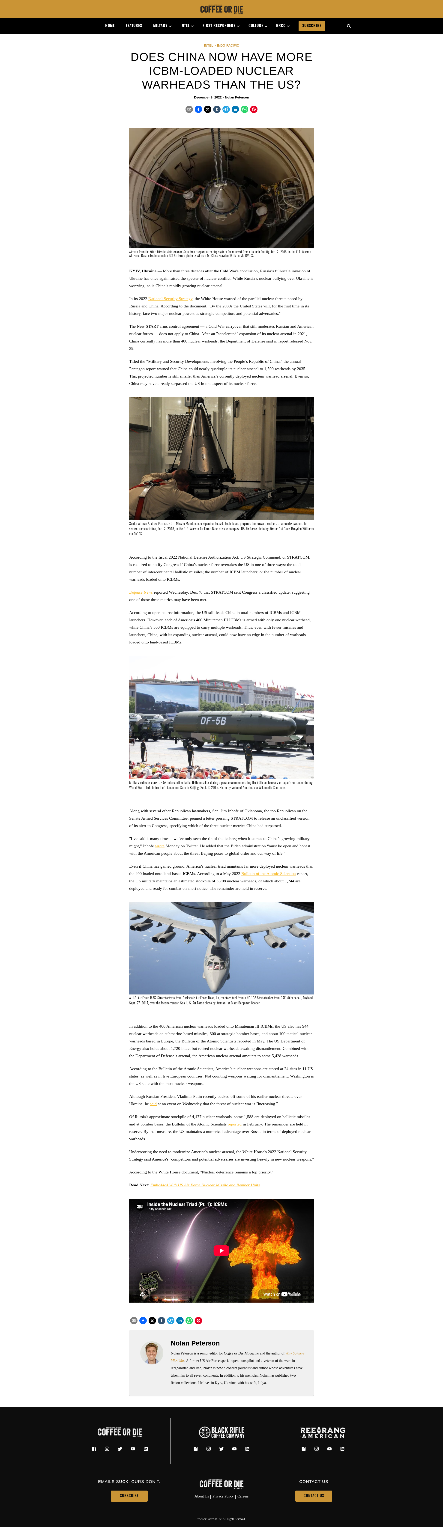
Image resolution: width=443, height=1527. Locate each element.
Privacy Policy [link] (223, 1496)
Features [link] (134, 26)
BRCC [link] (281, 26)
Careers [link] (242, 1496)
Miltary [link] (160, 26)
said (153, 1103)
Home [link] (110, 26)
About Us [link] (202, 1496)
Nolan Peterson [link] (237, 97)
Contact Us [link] (314, 1496)
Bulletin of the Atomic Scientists (268, 873)
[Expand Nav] (168, 26)
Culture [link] (255, 26)
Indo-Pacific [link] (228, 45)
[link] (221, 10)
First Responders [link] (219, 26)
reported (235, 1124)
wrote (160, 846)
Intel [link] (185, 26)
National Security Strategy (170, 298)
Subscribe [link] (311, 26)
